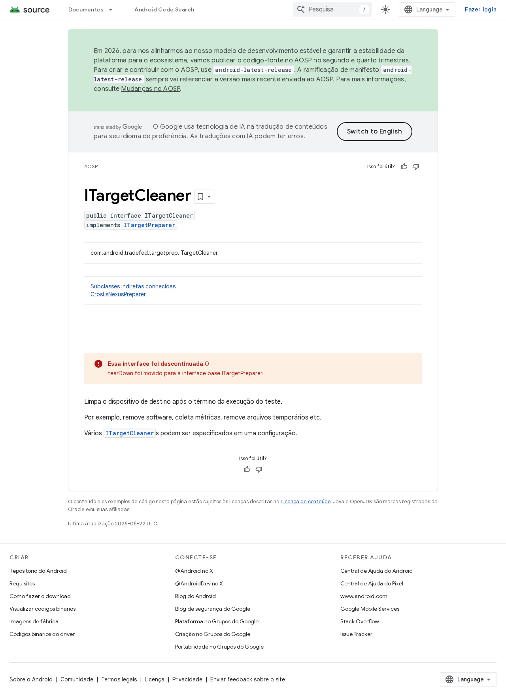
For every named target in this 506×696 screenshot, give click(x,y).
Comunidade (76, 679)
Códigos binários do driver (42, 634)
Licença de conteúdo (305, 501)
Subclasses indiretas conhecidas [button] (133, 290)
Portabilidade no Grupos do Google (219, 646)
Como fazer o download (40, 596)
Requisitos (22, 583)
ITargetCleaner (130, 433)
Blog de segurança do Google (212, 608)
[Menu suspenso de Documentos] (114, 9)
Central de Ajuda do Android (376, 570)
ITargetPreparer (149, 225)
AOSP (91, 166)
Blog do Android (195, 596)
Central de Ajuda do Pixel (371, 583)
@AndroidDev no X (199, 583)
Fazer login (481, 9)
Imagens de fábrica (34, 621)
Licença (154, 679)
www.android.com (363, 596)
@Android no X (194, 570)
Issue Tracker (356, 634)
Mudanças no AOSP (150, 89)
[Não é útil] (416, 167)
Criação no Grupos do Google (212, 634)
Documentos (86, 9)
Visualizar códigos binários (42, 608)
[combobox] (332, 9)
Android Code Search (164, 9)
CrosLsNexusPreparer (118, 294)
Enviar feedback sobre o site (247, 679)
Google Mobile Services (369, 608)
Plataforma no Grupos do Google (217, 621)
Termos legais (119, 679)
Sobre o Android (31, 679)
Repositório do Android (38, 570)
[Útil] (404, 167)
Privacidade (187, 679)
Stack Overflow (359, 621)
